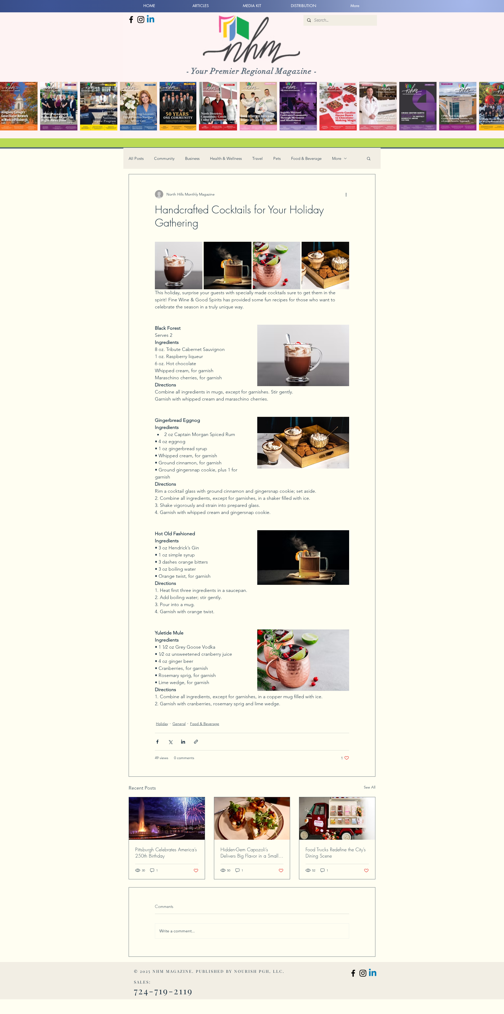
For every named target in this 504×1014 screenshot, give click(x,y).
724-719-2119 (163, 991)
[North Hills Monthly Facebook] (131, 19)
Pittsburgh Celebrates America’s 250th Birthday (166, 852)
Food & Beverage (306, 158)
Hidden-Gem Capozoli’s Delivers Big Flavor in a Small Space (249, 852)
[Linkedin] (150, 19)
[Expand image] (178, 265)
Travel (257, 158)
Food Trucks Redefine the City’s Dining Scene (336, 852)
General (179, 723)
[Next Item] (495, 106)
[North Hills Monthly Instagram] (140, 19)
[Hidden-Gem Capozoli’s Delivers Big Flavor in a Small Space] (252, 818)
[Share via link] (195, 741)
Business (192, 158)
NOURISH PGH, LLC (258, 971)
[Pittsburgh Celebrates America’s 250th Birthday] (167, 818)
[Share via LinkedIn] (183, 741)
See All (369, 787)
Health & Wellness (226, 158)
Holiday (162, 723)
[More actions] (346, 194)
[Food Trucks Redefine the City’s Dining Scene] (337, 818)
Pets (277, 158)
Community (164, 158)
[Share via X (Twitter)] (170, 741)
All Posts (136, 158)
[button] (368, 158)
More (336, 158)
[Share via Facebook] (157, 741)
